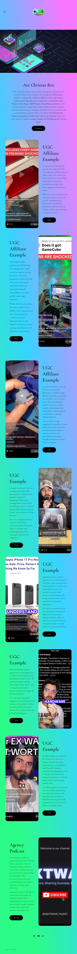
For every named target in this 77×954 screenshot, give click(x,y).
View (49, 220)
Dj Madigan (13, 949)
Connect (38, 128)
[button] (4, 11)
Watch (16, 918)
